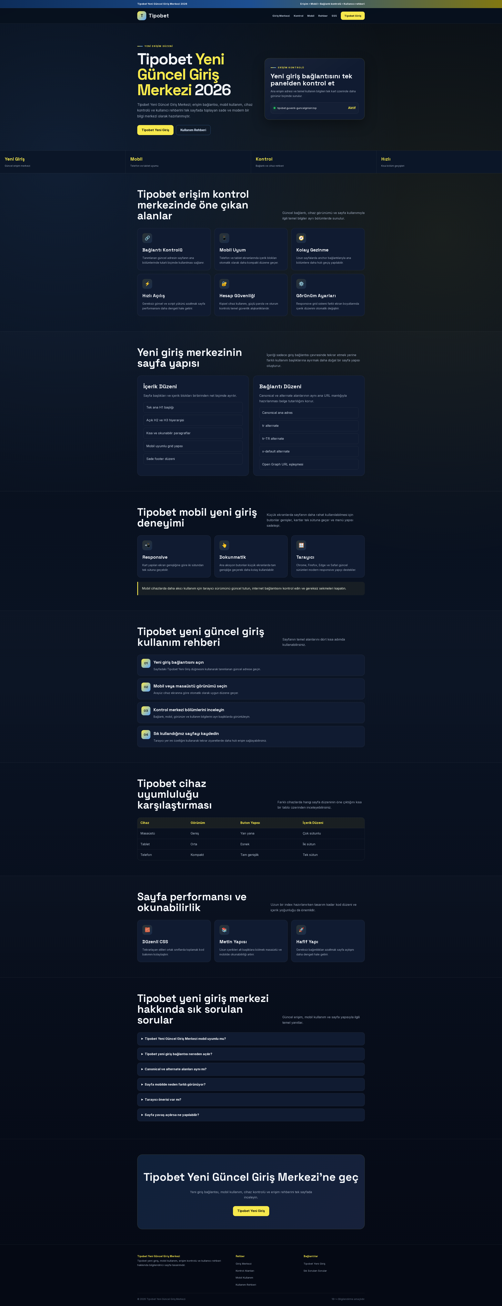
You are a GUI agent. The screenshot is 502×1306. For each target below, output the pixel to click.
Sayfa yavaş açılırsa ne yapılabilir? (172, 1115)
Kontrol (298, 15)
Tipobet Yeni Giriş (155, 130)
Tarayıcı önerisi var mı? (163, 1099)
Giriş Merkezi (281, 15)
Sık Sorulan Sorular (315, 1270)
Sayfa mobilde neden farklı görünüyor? (175, 1084)
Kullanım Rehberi (193, 130)
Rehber (323, 15)
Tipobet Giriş (352, 15)
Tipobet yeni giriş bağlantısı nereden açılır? (178, 1054)
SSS (334, 15)
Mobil (310, 15)
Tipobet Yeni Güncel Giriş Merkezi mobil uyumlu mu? (185, 1039)
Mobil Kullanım (244, 1277)
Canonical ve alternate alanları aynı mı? (175, 1069)
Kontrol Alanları (245, 1270)
